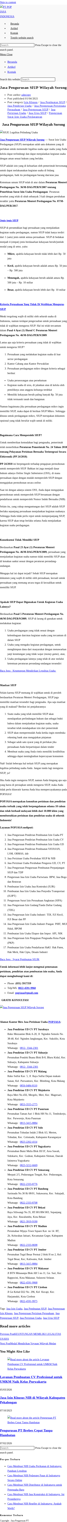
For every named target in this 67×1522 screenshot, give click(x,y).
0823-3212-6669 (28, 1165)
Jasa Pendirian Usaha (19, 105)
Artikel (11, 66)
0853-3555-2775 (28, 1104)
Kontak (11, 71)
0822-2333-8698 (28, 1245)
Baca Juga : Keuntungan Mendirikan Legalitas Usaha (28, 670)
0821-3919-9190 (28, 1221)
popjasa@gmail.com (26, 993)
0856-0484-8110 (28, 1085)
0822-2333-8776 (28, 1184)
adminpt (26, 94)
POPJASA (54, 1022)
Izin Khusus (31, 102)
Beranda (12, 61)
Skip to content (8, 2)
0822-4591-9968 (27, 988)
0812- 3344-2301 (29, 1048)
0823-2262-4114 (28, 1141)
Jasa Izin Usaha (14, 1308)
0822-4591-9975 (28, 1301)
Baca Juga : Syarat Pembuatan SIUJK (19, 959)
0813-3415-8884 (28, 1123)
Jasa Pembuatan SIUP (52, 102)
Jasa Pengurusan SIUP (35, 109)
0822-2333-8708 (28, 1202)
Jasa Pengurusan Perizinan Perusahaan (34, 1313)
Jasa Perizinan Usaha (31, 1318)
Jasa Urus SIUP (37, 113)
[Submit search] (57, 80)
